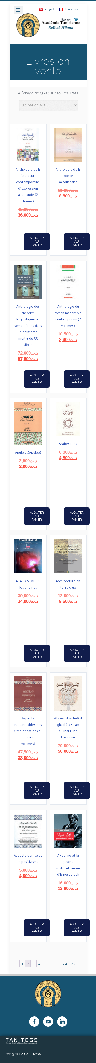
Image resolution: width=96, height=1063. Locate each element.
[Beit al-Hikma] (48, 28)
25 (73, 964)
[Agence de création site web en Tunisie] (22, 1043)
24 (65, 964)
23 (57, 964)
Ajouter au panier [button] (37, 241)
